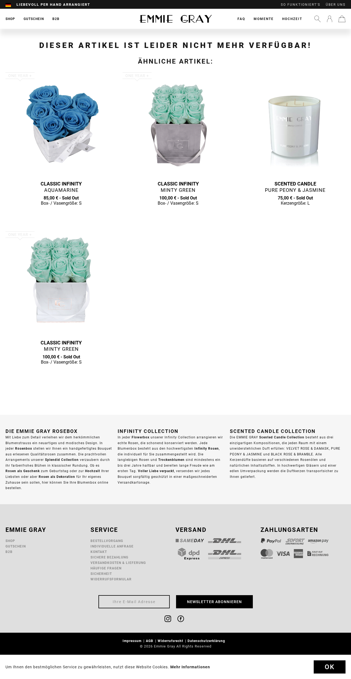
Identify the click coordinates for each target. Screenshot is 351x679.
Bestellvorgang (106, 541)
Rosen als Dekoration (57, 477)
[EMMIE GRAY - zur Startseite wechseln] (175, 19)
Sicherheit (101, 574)
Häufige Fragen (105, 568)
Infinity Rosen (206, 448)
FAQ (241, 19)
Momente (264, 19)
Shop (10, 541)
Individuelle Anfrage (112, 546)
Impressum (133, 641)
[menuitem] (10, 4)
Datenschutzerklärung (207, 641)
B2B (9, 552)
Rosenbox (23, 448)
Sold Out (61, 214)
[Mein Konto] (329, 19)
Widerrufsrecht (171, 641)
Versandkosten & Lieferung (118, 563)
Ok (330, 667)
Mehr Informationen (190, 666)
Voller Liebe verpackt (156, 471)
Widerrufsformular (111, 579)
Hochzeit (292, 19)
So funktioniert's (300, 5)
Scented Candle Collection (281, 437)
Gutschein (15, 546)
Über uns (336, 5)
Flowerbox (140, 437)
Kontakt (98, 552)
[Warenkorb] (342, 19)
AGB (150, 641)
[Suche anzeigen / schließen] (317, 19)
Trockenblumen (171, 460)
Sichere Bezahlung (109, 557)
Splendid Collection (62, 460)
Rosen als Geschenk (22, 471)
